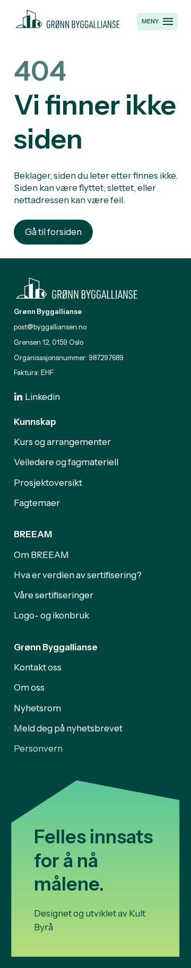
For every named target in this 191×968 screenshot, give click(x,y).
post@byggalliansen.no (50, 327)
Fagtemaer (37, 503)
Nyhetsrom (37, 708)
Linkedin (42, 396)
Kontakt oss (38, 667)
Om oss (29, 687)
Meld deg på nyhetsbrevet (68, 728)
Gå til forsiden (53, 231)
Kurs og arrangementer (62, 442)
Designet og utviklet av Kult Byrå (89, 920)
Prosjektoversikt (48, 482)
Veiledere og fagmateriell (66, 462)
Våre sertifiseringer (53, 595)
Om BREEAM (41, 555)
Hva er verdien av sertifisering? (78, 575)
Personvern (38, 748)
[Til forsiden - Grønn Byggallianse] (68, 17)
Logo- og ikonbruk (51, 615)
